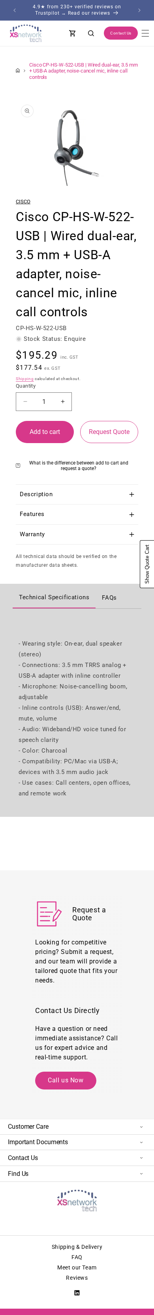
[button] (145, 33)
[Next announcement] (139, 10)
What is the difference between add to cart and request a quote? (78, 465)
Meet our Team (77, 1267)
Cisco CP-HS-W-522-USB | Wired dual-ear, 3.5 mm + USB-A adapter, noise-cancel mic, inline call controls (83, 71)
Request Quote (109, 432)
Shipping (25, 379)
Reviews (77, 1278)
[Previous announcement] (14, 10)
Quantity (26, 386)
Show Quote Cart (147, 564)
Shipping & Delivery (77, 1247)
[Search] (91, 33)
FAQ (77, 1257)
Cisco (23, 202)
